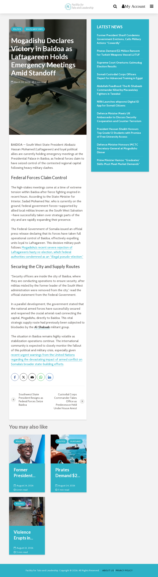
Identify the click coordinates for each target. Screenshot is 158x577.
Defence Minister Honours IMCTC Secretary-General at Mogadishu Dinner (117, 148)
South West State (34, 29)
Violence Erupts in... (23, 534)
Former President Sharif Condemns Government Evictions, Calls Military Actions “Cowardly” (119, 39)
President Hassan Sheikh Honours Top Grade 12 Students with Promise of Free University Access (119, 132)
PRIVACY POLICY (124, 570)
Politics (17, 29)
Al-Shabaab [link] (42, 327)
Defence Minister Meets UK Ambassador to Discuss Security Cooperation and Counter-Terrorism (119, 117)
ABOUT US (108, 570)
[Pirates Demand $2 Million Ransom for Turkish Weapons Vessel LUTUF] (69, 449)
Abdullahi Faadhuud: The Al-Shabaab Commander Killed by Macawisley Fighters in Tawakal (119, 89)
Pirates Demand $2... (67, 472)
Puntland (75, 441)
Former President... (24, 472)
